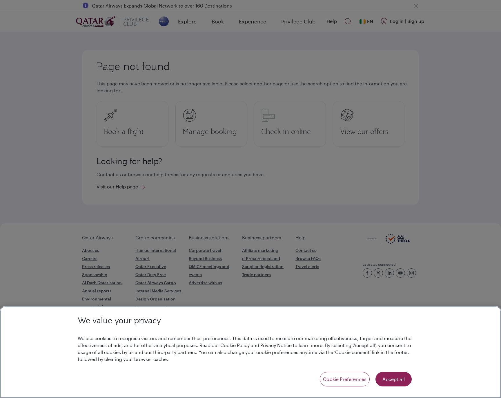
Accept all (393, 379)
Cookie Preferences (344, 379)
